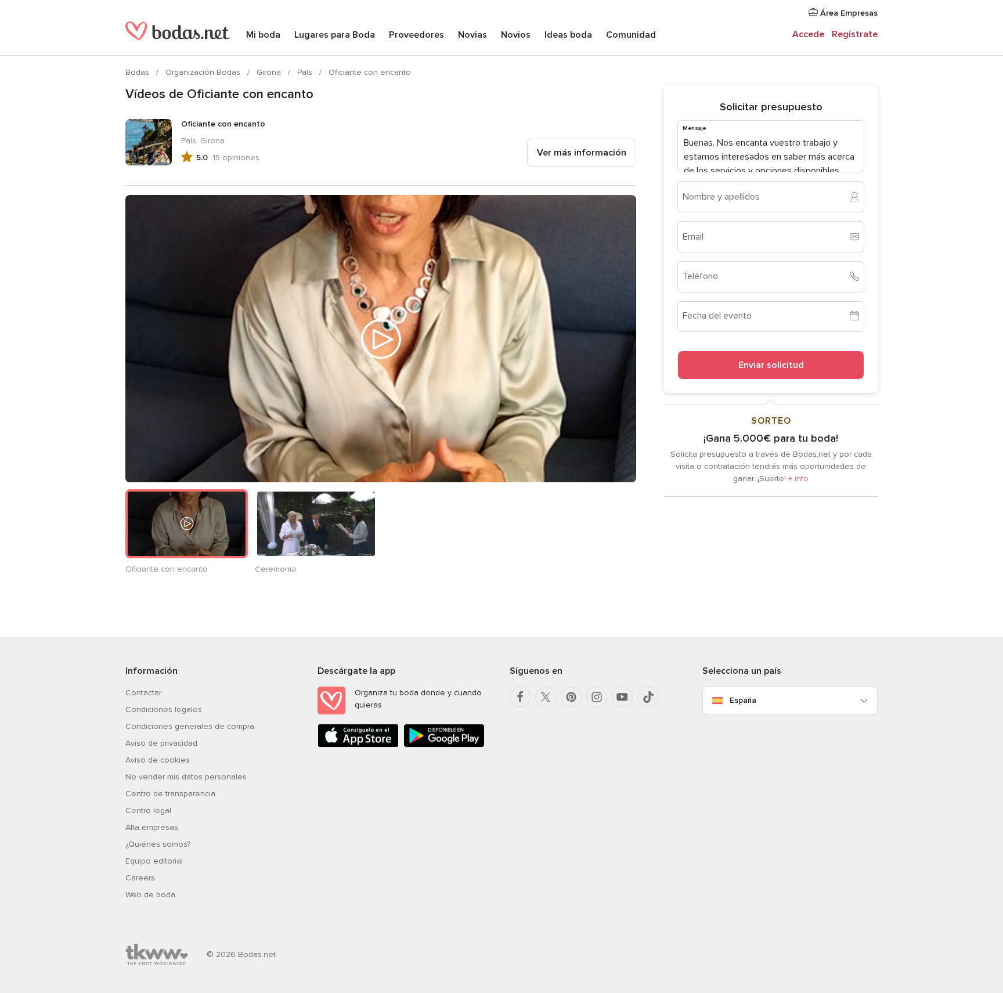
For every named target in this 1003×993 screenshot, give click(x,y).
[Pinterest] (571, 697)
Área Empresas (848, 13)
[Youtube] (622, 697)
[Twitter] (545, 697)
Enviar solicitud (771, 364)
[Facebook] (520, 697)
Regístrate (855, 34)
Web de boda (150, 895)
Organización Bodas (204, 72)
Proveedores (416, 35)
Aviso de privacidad (161, 743)
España (743, 700)
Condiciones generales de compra (189, 726)
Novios (516, 35)
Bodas (138, 72)
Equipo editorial (154, 861)
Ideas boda (568, 35)
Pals (306, 72)
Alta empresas (151, 827)
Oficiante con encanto (370, 72)
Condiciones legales (163, 709)
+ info (798, 478)
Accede (808, 34)
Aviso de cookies (157, 760)
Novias (472, 35)
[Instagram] (596, 697)
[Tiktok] (647, 697)
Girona (270, 72)
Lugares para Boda (334, 35)
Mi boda (263, 35)
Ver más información (581, 152)
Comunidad (631, 35)
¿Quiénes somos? (157, 844)
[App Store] (358, 745)
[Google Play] (444, 745)
